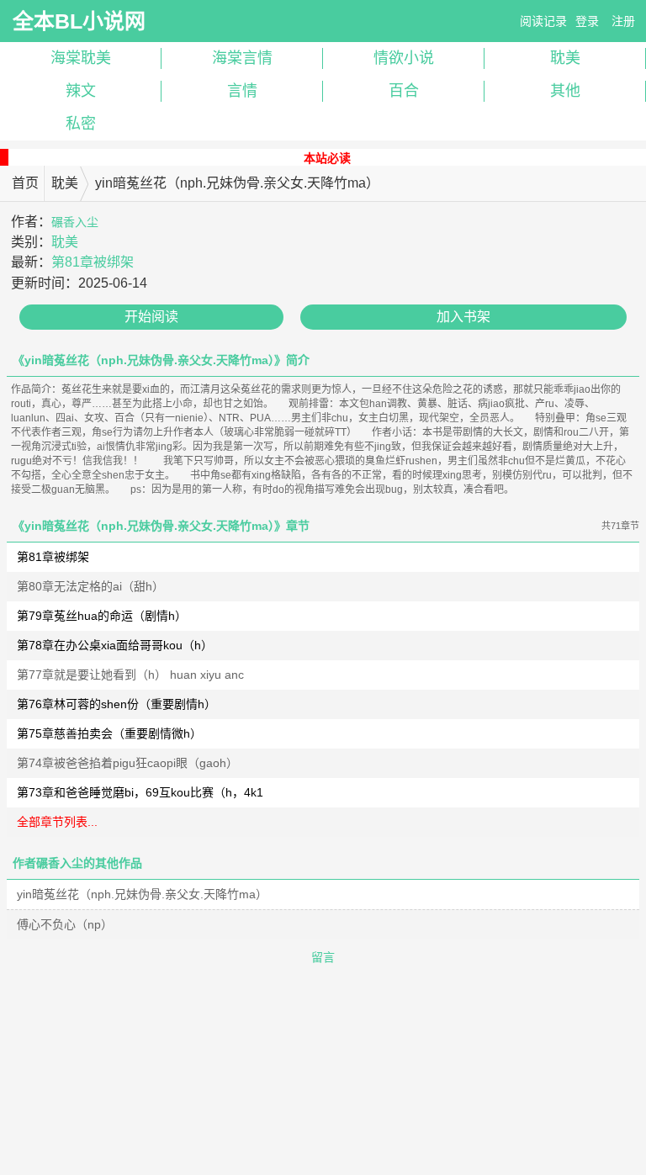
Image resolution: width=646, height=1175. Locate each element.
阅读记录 (543, 21)
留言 (323, 957)
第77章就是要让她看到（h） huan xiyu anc (130, 674)
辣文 (81, 90)
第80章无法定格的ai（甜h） (90, 586)
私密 (81, 123)
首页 (25, 183)
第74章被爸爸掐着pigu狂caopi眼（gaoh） (127, 763)
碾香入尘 (74, 222)
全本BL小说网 (79, 21)
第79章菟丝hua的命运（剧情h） (102, 615)
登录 (587, 21)
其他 (565, 90)
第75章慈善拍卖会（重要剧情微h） (109, 733)
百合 (404, 90)
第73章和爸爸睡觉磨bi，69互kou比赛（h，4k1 (140, 792)
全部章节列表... (57, 821)
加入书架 (463, 317)
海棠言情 (242, 58)
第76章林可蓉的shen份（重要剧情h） (116, 704)
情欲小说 (403, 58)
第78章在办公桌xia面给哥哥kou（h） (115, 645)
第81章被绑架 (92, 262)
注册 (623, 21)
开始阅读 (151, 317)
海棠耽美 (80, 58)
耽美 (565, 58)
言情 (242, 90)
